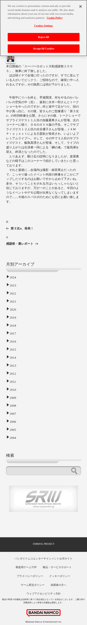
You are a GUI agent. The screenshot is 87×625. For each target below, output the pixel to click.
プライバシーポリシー (30, 576)
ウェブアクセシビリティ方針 (44, 593)
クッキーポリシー (59, 576)
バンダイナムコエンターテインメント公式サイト (43, 558)
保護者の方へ (58, 584)
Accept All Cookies (43, 48)
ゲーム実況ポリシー (33, 584)
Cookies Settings (43, 25)
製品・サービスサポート (57, 567)
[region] (43, 28)
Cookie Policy (55, 17)
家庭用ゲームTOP (26, 567)
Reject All (43, 37)
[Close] (80, 6)
